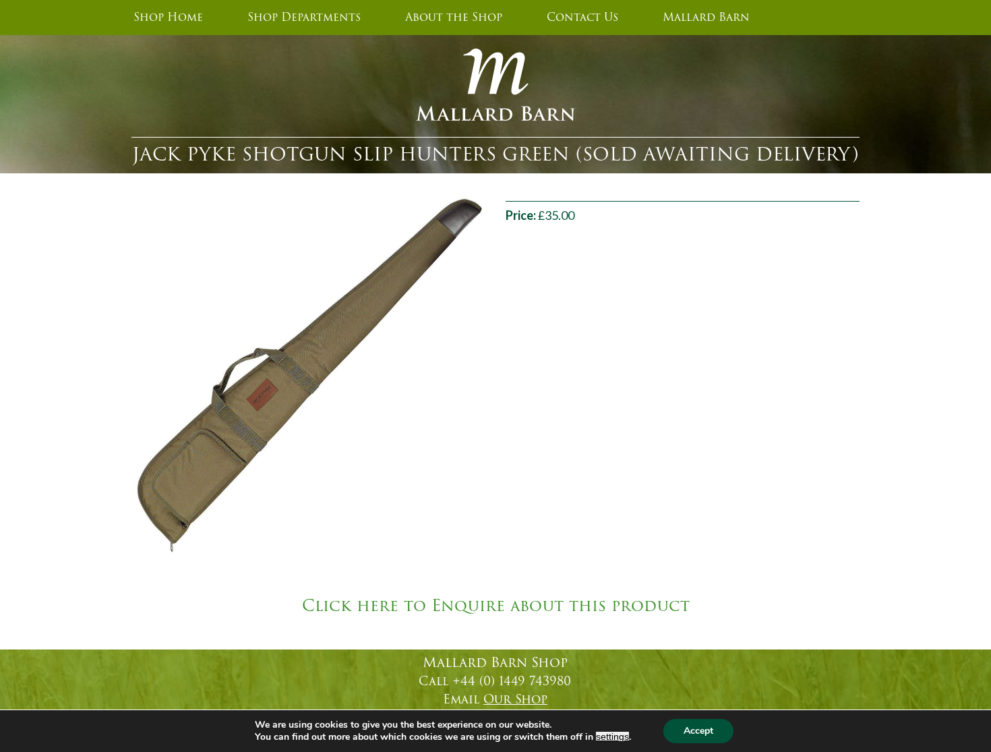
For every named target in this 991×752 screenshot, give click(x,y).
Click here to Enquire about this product (496, 606)
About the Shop (453, 17)
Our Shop (515, 699)
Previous (113, 374)
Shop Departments (304, 17)
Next (502, 374)
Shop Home (168, 17)
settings (612, 736)
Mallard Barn (706, 17)
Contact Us (582, 17)
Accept (698, 730)
